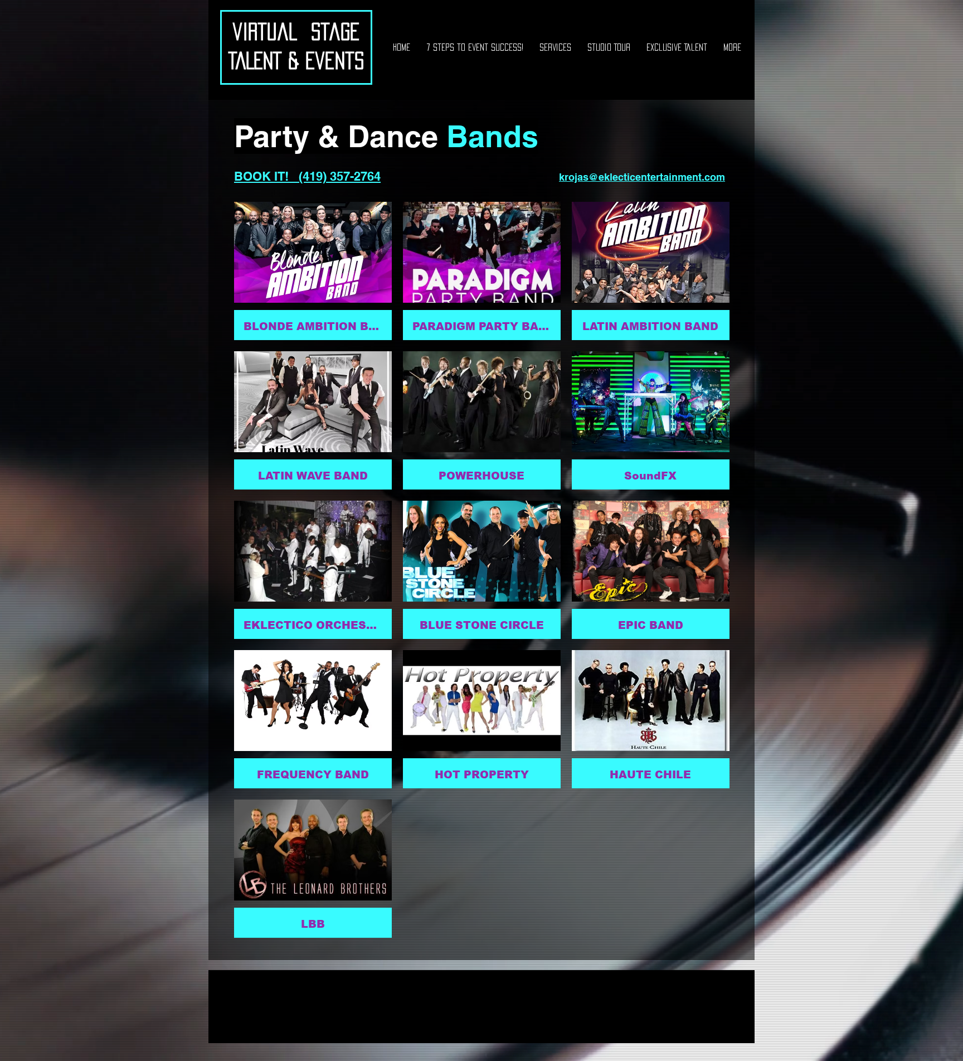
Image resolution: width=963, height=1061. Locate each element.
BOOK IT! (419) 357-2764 (307, 176)
